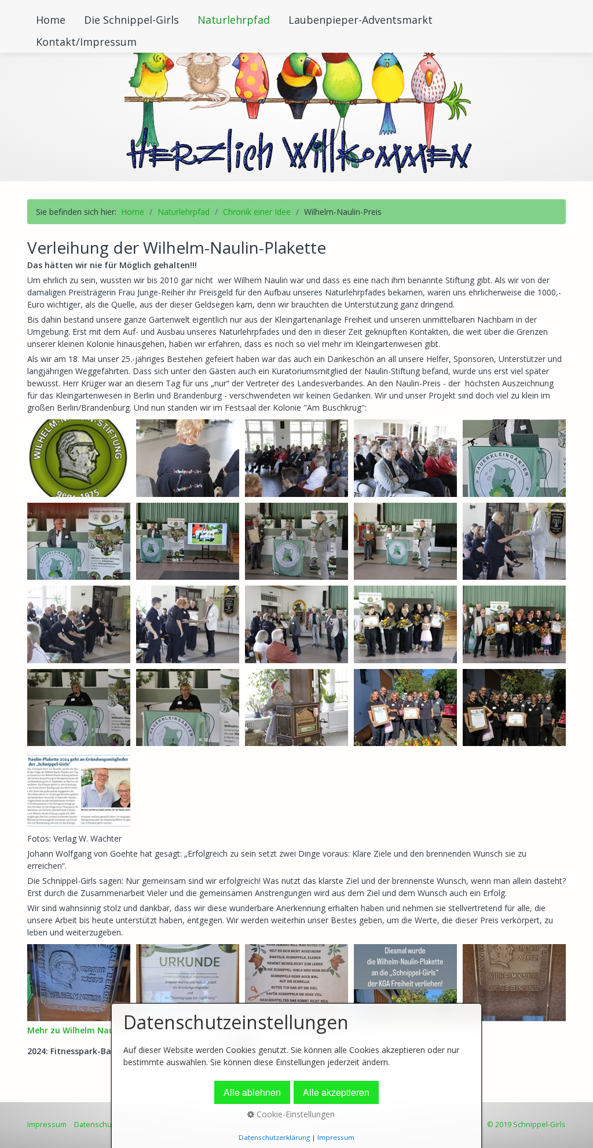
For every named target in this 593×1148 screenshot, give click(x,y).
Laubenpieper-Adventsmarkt (360, 20)
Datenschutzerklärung (274, 1137)
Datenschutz (96, 1124)
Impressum (47, 1124)
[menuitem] (51, 20)
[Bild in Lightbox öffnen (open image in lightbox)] (78, 458)
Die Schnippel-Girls (131, 20)
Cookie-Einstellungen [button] (294, 1114)
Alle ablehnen (252, 1092)
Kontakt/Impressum (86, 42)
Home (50, 20)
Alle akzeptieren (336, 1092)
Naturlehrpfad (233, 20)
